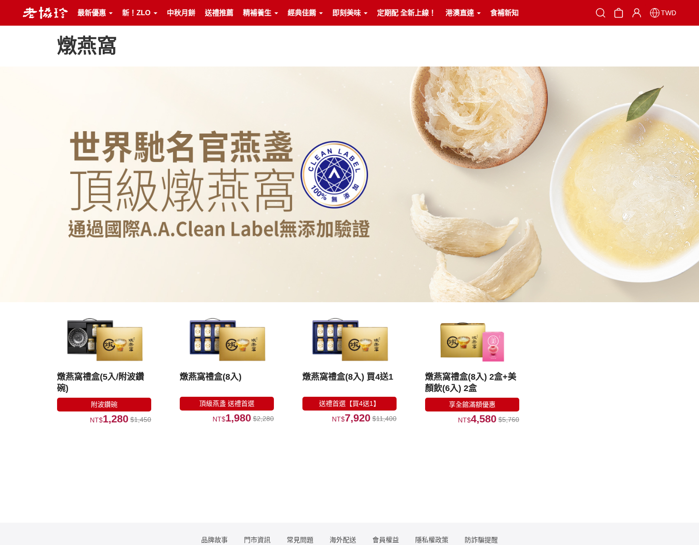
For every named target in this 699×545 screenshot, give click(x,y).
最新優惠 (93, 13)
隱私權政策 (431, 540)
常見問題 (300, 540)
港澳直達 (461, 13)
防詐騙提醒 (481, 540)
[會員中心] (637, 13)
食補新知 (504, 13)
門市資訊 (257, 540)
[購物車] (618, 12)
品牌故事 (214, 540)
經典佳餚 (303, 13)
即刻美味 (347, 13)
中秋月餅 (181, 13)
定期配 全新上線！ (406, 13)
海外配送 (343, 540)
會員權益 (385, 540)
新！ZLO (137, 13)
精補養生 (258, 13)
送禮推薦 (219, 13)
